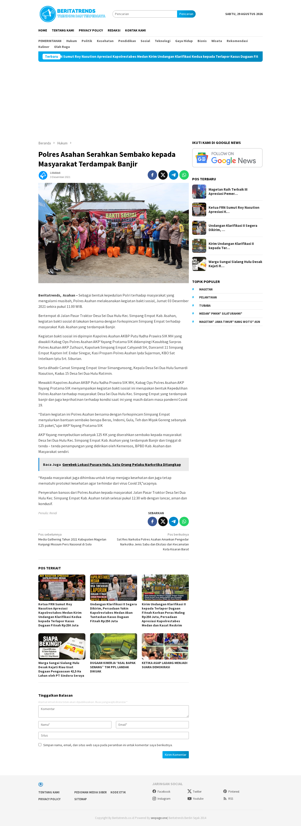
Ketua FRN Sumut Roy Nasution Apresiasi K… (234, 209)
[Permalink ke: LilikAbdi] (43, 174)
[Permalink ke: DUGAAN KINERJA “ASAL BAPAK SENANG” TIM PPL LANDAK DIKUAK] (113, 646)
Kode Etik (118, 792)
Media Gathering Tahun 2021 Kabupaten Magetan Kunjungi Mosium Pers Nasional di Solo (72, 539)
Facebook (164, 792)
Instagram (164, 799)
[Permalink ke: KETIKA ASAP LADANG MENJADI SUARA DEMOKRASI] (165, 646)
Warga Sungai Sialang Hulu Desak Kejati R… (235, 264)
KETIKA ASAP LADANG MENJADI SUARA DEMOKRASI (164, 665)
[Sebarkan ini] (152, 175)
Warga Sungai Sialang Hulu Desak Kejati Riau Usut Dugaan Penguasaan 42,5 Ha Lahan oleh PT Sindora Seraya (61, 669)
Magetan (206, 289)
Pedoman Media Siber (90, 792)
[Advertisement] (150, 97)
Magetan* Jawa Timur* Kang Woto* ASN (229, 322)
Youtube (198, 799)
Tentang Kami (48, 792)
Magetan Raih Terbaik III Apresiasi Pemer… (228, 191)
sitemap (80, 799)
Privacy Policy (49, 799)
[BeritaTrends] (72, 13)
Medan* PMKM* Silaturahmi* (220, 314)
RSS (230, 799)
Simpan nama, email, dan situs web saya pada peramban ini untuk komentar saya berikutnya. (108, 745)
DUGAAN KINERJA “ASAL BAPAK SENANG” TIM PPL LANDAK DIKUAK (113, 667)
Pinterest (233, 792)
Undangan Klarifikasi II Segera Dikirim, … (233, 228)
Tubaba (204, 306)
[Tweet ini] (163, 175)
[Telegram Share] (173, 175)
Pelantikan (208, 297)
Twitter (197, 792)
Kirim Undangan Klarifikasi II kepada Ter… (231, 246)
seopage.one (159, 818)
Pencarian (186, 14)
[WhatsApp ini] (184, 175)
